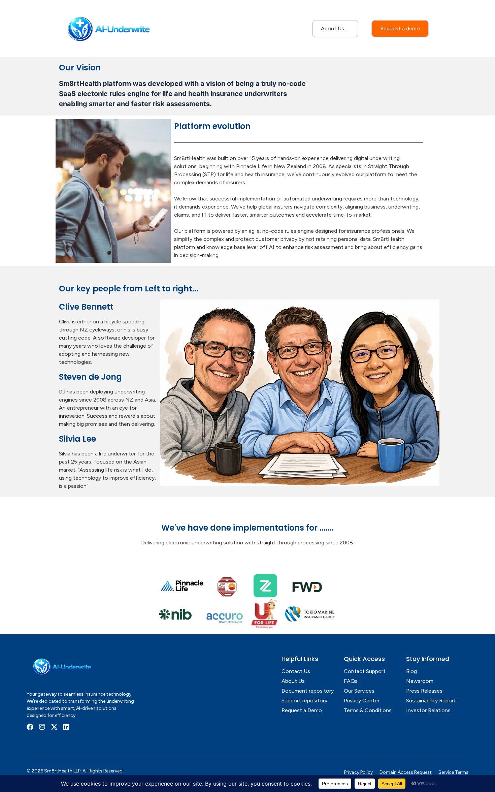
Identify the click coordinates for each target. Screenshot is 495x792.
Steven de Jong (90, 376)
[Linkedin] (66, 727)
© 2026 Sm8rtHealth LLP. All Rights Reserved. (75, 771)
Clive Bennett (86, 306)
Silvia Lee (77, 438)
